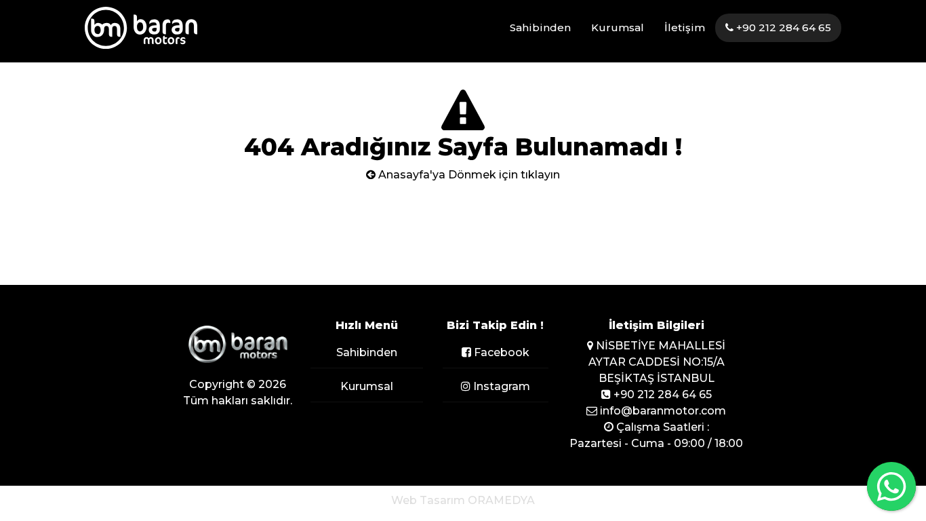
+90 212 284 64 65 (782, 27)
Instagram (500, 386)
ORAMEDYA (501, 500)
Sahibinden (540, 27)
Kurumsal (617, 27)
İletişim (684, 27)
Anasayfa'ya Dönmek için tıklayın (468, 174)
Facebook (500, 352)
